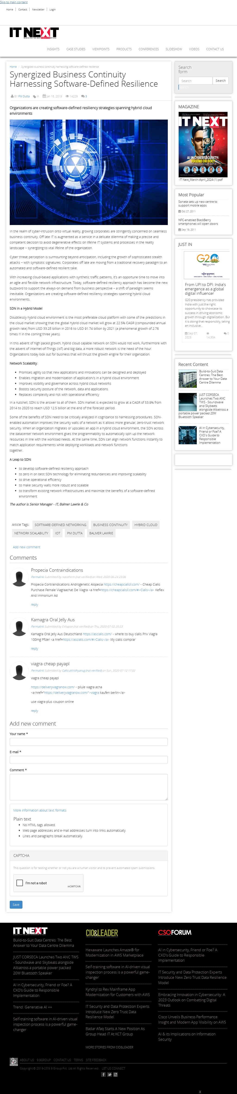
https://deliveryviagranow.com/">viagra (71, 692)
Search (221, 80)
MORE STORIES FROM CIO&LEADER (109, 1047)
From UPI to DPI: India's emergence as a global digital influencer (205, 289)
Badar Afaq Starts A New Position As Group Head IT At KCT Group (115, 1031)
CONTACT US (62, 1060)
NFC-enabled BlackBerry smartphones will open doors (198, 222)
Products (124, 49)
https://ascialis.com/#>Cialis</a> (86, 639)
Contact (22, 9)
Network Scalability (31, 533)
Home (9, 9)
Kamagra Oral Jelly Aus (53, 620)
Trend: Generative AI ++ (32, 1007)
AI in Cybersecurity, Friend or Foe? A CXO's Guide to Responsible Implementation (212, 435)
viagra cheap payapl (50, 664)
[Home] (36, 33)
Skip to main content (14, 2)
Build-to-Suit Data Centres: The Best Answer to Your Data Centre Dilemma (213, 376)
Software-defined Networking (60, 525)
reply (34, 604)
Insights (53, 49)
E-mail (15, 752)
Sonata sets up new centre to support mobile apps (197, 203)
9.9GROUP (44, 1060)
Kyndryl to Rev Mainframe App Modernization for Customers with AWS (118, 992)
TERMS (78, 1060)
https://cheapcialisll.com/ (122, 584)
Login (53, 9)
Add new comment (26, 547)
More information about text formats (39, 810)
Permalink (37, 577)
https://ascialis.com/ (97, 634)
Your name (19, 734)
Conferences (149, 49)
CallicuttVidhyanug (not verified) (82, 670)
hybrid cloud (145, 525)
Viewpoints (100, 49)
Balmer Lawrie (101, 533)
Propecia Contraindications (57, 570)
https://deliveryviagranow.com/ (53, 687)
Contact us (215, 49)
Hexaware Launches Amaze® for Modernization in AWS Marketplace (114, 952)
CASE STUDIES (75, 49)
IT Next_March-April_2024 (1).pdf (201, 180)
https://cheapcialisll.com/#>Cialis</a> (127, 590)
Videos (194, 49)
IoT (57, 533)
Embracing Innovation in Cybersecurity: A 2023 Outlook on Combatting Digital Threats (191, 1000)
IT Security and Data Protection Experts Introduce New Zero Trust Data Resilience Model (117, 1012)
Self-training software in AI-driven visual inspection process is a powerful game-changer (45, 1024)
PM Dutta (24, 96)
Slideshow (174, 49)
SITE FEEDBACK (96, 1060)
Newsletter (38, 9)
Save (16, 904)
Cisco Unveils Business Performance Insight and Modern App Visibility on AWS (192, 1019)
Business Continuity (110, 525)
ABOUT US (27, 1060)
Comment (18, 770)
